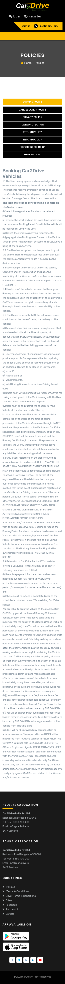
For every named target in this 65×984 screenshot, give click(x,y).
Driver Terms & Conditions (21, 895)
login (16, 16)
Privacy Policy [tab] (32, 117)
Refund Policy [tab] (32, 139)
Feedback (11, 904)
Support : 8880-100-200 (40, 26)
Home (28, 62)
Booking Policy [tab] (32, 101)
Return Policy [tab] (32, 132)
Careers (10, 913)
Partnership (12, 909)
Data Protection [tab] (33, 124)
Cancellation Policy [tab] (32, 109)
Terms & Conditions (17, 891)
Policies (10, 886)
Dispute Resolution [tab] (33, 147)
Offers (9, 900)
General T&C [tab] (32, 154)
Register (34, 16)
